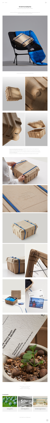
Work (3, 2)
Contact (6, 2)
